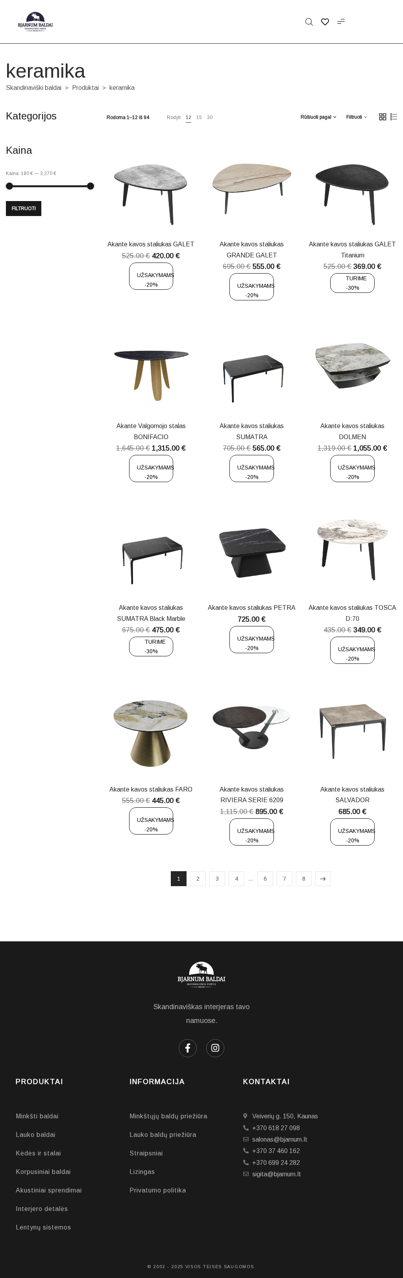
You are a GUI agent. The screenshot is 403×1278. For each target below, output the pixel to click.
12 (188, 117)
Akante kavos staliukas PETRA (252, 607)
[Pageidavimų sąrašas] (167, 214)
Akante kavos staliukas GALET (150, 244)
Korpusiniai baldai (43, 1171)
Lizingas (142, 1171)
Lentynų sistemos (43, 1227)
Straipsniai (146, 1153)
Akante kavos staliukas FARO (150, 789)
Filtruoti (24, 208)
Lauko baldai (35, 1134)
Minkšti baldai (37, 1116)
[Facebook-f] (188, 1048)
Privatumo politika (157, 1190)
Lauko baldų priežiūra (162, 1134)
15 (199, 117)
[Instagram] (215, 1048)
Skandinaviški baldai (33, 87)
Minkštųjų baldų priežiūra (168, 1116)
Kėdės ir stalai (38, 1153)
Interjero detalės (42, 1208)
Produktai (85, 87)
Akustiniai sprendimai (49, 1190)
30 (210, 117)
